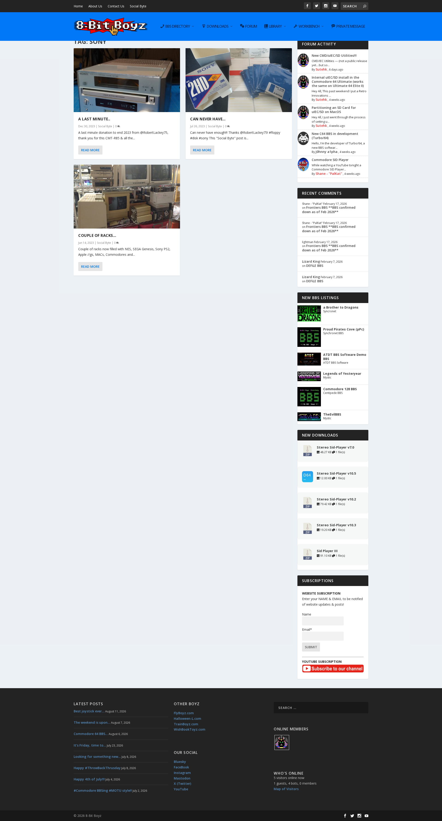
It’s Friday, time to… (90, 745)
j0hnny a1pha (326, 151)
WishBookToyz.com (189, 729)
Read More (90, 150)
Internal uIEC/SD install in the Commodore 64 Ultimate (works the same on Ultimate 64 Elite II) (338, 81)
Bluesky (180, 761)
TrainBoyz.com (186, 724)
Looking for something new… (97, 756)
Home (78, 6)
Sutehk (321, 69)
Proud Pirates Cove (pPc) (343, 329)
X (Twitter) (182, 783)
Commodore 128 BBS (340, 389)
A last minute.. (94, 119)
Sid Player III (327, 551)
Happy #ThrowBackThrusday (97, 768)
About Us (95, 6)
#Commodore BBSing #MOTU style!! (103, 790)
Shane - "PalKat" (329, 173)
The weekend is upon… (92, 722)
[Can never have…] (239, 80)
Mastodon (182, 778)
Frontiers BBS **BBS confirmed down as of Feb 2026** (328, 209)
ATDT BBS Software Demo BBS (344, 357)
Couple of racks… (97, 235)
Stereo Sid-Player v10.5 (336, 473)
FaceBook (181, 767)
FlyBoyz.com (184, 713)
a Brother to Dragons (340, 307)
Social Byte (138, 6)
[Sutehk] (281, 742)
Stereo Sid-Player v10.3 (336, 525)
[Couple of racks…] (127, 197)
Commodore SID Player (330, 160)
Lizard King (311, 261)
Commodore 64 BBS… (91, 734)
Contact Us (116, 6)
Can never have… (208, 119)
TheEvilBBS (332, 414)
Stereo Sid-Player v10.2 (336, 499)
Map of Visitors (286, 789)
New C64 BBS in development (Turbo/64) (335, 135)
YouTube (181, 789)
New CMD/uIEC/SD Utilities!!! (334, 55)
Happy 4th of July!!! (89, 779)
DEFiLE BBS (314, 265)
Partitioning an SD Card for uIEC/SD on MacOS (334, 109)
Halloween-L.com (187, 718)
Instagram (182, 772)
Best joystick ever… (89, 711)
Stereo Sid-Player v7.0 (335, 447)
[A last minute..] (127, 80)
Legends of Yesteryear (342, 374)
